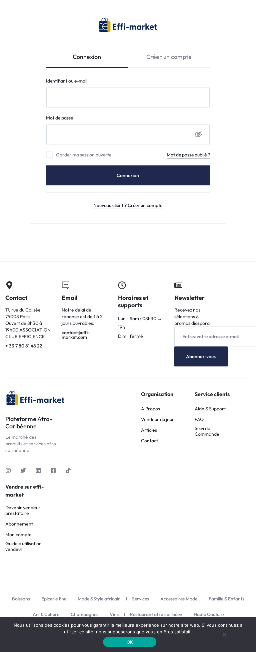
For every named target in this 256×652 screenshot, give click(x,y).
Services (140, 599)
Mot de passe (71, 117)
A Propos (150, 409)
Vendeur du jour (157, 419)
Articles (149, 430)
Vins (114, 614)
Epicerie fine (53, 599)
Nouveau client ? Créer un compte (127, 205)
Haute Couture (209, 614)
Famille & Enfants (226, 599)
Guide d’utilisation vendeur (23, 546)
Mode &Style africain (99, 599)
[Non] (224, 634)
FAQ (199, 419)
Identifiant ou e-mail (78, 81)
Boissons (21, 599)
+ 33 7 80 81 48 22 (28, 315)
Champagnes (84, 614)
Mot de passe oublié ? (188, 155)
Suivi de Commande (207, 431)
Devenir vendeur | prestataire (24, 510)
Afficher (198, 134)
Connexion (128, 175)
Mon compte (18, 535)
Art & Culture (46, 614)
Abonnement (19, 524)
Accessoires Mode (178, 599)
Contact (149, 441)
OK (130, 642)
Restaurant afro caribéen (156, 614)
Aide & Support (210, 409)
